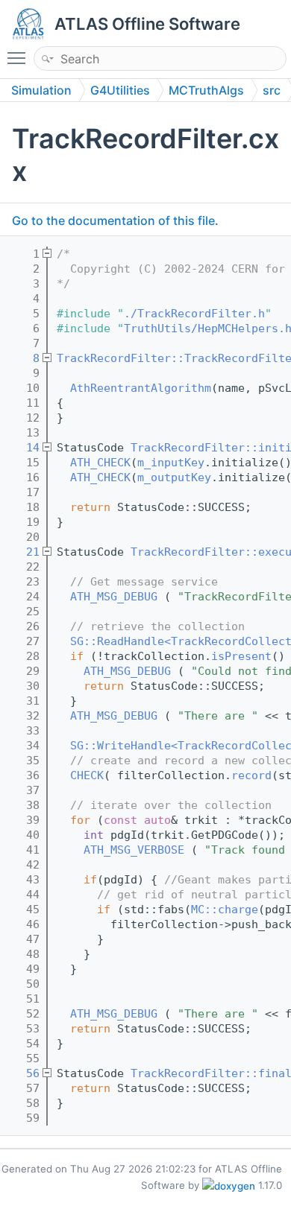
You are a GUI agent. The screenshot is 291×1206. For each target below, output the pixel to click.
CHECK (87, 775)
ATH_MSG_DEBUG (113, 596)
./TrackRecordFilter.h (194, 313)
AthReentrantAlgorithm (140, 388)
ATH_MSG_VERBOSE (134, 850)
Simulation (41, 90)
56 (23, 1073)
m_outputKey (174, 477)
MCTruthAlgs (206, 90)
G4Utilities (120, 90)
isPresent (241, 656)
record (251, 775)
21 (23, 552)
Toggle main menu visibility (19, 57)
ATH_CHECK (100, 462)
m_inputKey (170, 462)
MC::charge (224, 909)
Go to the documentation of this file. (115, 220)
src (272, 90)
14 (23, 447)
